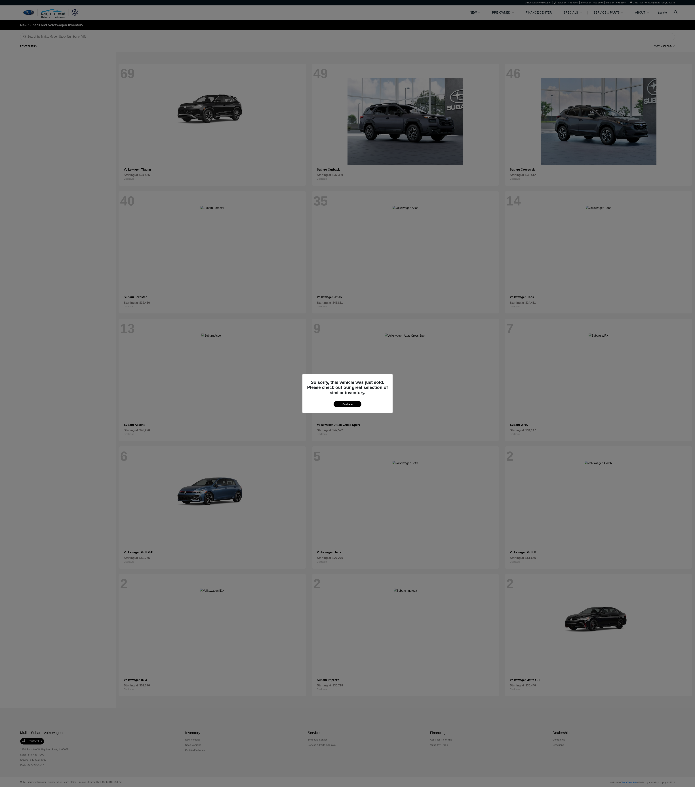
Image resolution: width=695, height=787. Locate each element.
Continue (347, 404)
